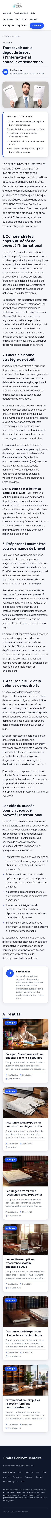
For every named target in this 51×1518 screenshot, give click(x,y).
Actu (33, 13)
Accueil (7, 13)
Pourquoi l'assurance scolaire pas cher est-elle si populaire (24, 1055)
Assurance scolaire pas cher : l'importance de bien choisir (24, 1333)
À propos (22, 25)
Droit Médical (21, 13)
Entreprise (8, 25)
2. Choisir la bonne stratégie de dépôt (26, 129)
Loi (17, 19)
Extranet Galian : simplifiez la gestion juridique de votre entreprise (23, 1403)
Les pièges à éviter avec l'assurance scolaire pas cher (24, 1192)
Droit (24, 19)
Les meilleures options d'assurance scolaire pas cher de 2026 (20, 1263)
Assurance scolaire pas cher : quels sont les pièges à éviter (24, 1124)
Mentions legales (10, 1481)
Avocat (34, 19)
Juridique (8, 19)
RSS (23, 1481)
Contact (36, 25)
